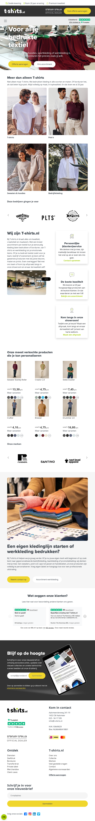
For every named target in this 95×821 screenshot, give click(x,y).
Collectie (52, 758)
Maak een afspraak (72, 334)
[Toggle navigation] (5, 21)
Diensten (11, 755)
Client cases (12, 772)
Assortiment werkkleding (47, 579)
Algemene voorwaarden (59, 769)
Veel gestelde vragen (58, 764)
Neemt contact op (18, 579)
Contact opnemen (72, 260)
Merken (52, 761)
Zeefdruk (11, 758)
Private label (12, 766)
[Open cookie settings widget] (4, 817)
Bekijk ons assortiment (72, 296)
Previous (8, 215)
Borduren (11, 761)
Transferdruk (13, 764)
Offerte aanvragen (20, 64)
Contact (52, 766)
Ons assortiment (44, 64)
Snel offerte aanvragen (77, 11)
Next (87, 215)
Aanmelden (37, 675)
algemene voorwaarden (16, 688)
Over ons (53, 755)
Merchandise (13, 769)
